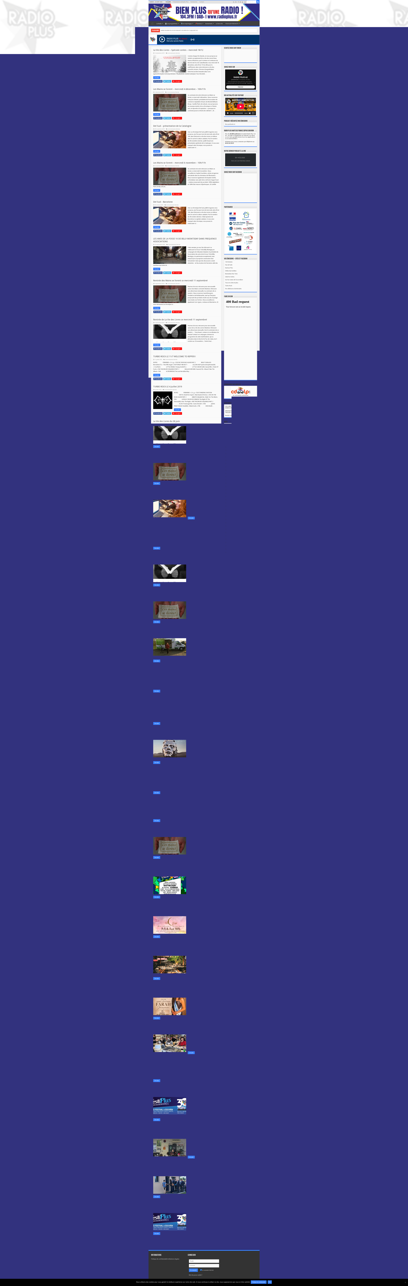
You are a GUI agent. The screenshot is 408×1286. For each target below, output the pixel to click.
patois (229, 529)
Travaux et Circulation (233, 552)
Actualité (168, 2)
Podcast (229, 532)
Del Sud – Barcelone (163, 202)
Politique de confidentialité (258, 1282)
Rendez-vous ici (230, 415)
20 (176, 1243)
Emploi (229, 483)
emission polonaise (233, 480)
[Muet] (250, 113)
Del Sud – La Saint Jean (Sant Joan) (170, 495)
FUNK (228, 496)
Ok (270, 1282)
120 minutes (228, 262)
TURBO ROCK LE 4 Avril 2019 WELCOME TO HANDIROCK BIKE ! (183, 774)
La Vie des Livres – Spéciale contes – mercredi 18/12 (178, 50)
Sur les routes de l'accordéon (234, 280)
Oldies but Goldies (230, 271)
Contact (201, 2)
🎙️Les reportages (186, 23)
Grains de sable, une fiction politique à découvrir (177, 1064)
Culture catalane (232, 467)
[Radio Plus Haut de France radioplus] (204, 12)
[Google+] (236, 2)
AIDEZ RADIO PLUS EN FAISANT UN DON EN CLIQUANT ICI (179, 30)
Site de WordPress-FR (231, 435)
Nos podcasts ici (230, 124)
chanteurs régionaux (233, 457)
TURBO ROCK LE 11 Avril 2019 (167, 735)
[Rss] (233, 2)
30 (180, 1243)
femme (229, 493)
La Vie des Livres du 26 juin (166, 421)
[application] (240, 106)
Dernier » (189, 1243)
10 (172, 1243)
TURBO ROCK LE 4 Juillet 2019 (167, 386)
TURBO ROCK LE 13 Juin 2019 (167, 529)
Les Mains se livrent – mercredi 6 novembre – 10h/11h (179, 162)
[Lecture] (228, 113)
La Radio (159, 23)
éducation (230, 473)
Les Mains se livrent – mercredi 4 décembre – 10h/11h (179, 89)
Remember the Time (231, 274)
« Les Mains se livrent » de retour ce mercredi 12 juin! (179, 596)
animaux (229, 450)
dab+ (228, 470)
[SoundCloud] (245, 2)
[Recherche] (258, 2)
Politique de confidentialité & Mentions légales (165, 1259)
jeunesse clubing (232, 509)
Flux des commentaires (232, 432)
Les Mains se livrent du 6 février (169, 832)
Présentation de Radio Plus (180, 2)
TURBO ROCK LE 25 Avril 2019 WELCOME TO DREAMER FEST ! (182, 702)
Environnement (231, 486)
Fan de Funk (228, 265)
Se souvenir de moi (208, 1270)
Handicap (230, 500)
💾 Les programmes (171, 23)
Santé (228, 539)
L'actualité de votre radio (234, 516)
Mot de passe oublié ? (195, 1275)
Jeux (228, 513)
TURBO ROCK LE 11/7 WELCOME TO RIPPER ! (174, 356)
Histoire (229, 503)
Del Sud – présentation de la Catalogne (172, 126)
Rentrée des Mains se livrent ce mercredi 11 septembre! (180, 280)
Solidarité (230, 542)
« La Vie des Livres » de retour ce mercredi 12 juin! (177, 559)
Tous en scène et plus (231, 282)
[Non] (405, 1282)
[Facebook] (238, 2)
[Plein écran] (253, 113)
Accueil (152, 23)
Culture (229, 463)
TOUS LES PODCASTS (231, 23)
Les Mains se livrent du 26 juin (168, 458)
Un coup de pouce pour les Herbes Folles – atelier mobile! (181, 633)
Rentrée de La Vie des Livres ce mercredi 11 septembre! (180, 319)
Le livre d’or (219, 23)
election (229, 476)
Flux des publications (231, 429)
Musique (229, 526)
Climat (229, 460)
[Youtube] (242, 2)
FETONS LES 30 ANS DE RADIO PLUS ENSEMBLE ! (176, 1092)
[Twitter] (240, 2)
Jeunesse (229, 506)
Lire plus (156, 77)
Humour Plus (229, 268)
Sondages (230, 546)
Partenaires (194, 2)
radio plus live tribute (233, 536)
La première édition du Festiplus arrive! (172, 1208)
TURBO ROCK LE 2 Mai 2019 (166, 672)
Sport (228, 549)
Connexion (228, 426)
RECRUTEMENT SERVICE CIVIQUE (169, 1029)
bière (228, 453)
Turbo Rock (228, 285)
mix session (230, 523)
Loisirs (229, 519)
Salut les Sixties (229, 277)
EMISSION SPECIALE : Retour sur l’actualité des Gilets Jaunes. (183, 804)
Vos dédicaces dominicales (233, 288)
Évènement (230, 490)
